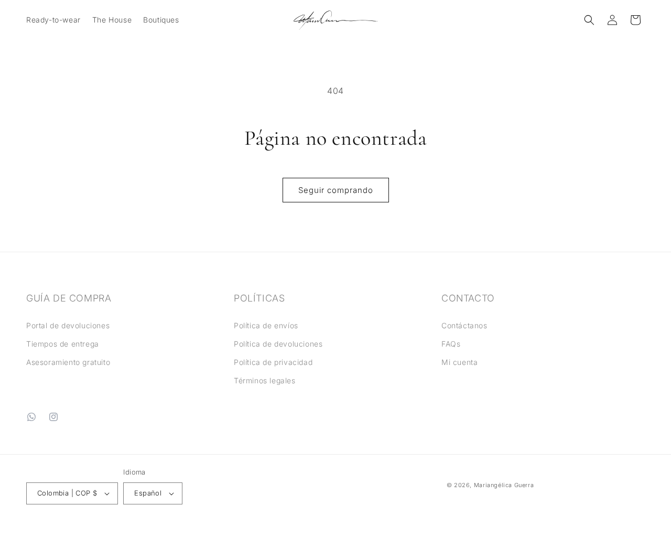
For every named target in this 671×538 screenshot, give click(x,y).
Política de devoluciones (278, 343)
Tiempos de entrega (62, 343)
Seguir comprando (335, 190)
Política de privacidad (273, 362)
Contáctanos (464, 325)
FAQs (450, 343)
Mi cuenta (459, 362)
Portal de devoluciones (68, 325)
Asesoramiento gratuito (68, 362)
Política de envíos (266, 325)
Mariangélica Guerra (504, 485)
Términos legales (265, 380)
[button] (53, 20)
